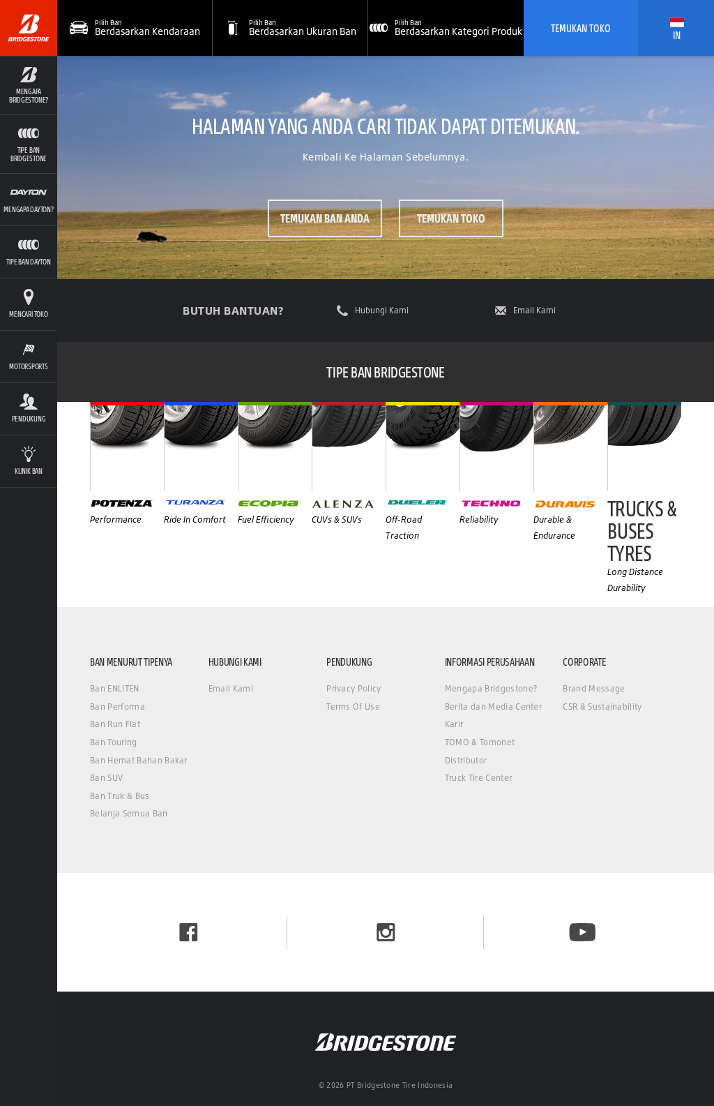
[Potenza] (127, 446)
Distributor (466, 760)
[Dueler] (422, 446)
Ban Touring (113, 742)
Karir (454, 724)
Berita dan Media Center (493, 706)
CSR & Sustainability (602, 706)
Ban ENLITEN (114, 688)
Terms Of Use (353, 706)
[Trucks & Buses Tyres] (644, 446)
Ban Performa (117, 706)
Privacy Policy (353, 688)
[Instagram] (386, 932)
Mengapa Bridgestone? (491, 688)
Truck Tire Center (478, 777)
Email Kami (534, 310)
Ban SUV (106, 777)
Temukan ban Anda (325, 218)
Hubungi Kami (382, 310)
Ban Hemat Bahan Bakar (139, 760)
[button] (28, 85)
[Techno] (496, 446)
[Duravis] (570, 446)
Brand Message (594, 688)
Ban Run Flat (115, 724)
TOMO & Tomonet (480, 742)
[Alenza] (349, 446)
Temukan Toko (581, 28)
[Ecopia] (275, 446)
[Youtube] (582, 932)
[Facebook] (188, 932)
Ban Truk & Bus (119, 796)
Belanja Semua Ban (128, 813)
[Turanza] (201, 446)
